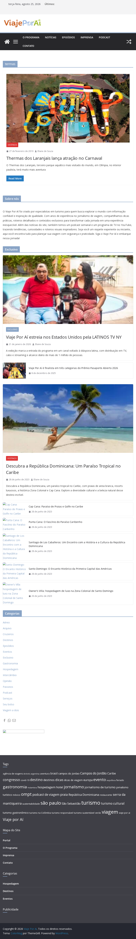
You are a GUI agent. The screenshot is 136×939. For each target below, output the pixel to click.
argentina (35, 774)
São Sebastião (71, 803)
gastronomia (15, 787)
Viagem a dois (11, 710)
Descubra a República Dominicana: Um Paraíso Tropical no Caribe (63, 469)
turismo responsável (62, 812)
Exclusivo (12, 329)
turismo (90, 802)
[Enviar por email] (14, 720)
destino (36, 779)
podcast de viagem (46, 795)
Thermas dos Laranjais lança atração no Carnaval (54, 158)
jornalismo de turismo (100, 787)
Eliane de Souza (45, 151)
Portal (6, 840)
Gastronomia (10, 663)
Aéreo (6, 622)
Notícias (50, 37)
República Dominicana (84, 795)
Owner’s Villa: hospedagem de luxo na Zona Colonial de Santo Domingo (71, 591)
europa (88, 780)
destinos (49, 780)
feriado (120, 780)
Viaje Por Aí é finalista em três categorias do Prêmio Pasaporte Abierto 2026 (73, 368)
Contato (28, 46)
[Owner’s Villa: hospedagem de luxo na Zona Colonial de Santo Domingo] (14, 593)
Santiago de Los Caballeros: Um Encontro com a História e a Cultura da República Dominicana (77, 544)
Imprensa (87, 37)
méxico (16, 794)
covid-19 (25, 780)
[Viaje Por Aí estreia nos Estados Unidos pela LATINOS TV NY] (68, 289)
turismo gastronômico (16, 812)
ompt (26, 794)
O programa (31, 37)
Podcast (104, 37)
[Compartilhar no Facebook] (4, 720)
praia (64, 795)
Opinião (7, 681)
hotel (59, 787)
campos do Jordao (69, 773)
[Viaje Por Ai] (7, 41)
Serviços (7, 698)
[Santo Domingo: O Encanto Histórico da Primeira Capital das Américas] (14, 571)
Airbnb (27, 774)
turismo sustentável (84, 812)
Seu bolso (8, 704)
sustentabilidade (31, 803)
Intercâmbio (10, 675)
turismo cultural (112, 803)
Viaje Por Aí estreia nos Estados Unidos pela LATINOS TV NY (63, 337)
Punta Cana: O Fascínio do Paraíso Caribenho (55, 522)
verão (98, 812)
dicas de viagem (73, 780)
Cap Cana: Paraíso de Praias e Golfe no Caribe (56, 506)
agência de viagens (13, 773)
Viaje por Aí (13, 819)
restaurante (106, 794)
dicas (59, 779)
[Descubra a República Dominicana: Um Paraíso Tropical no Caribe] (68, 418)
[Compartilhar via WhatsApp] (9, 720)
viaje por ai (124, 812)
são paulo (51, 803)
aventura (45, 773)
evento (99, 779)
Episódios (68, 37)
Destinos (12, 145)
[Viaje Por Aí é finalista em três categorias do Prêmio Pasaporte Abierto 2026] (14, 371)
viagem (110, 812)
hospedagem (46, 787)
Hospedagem (10, 669)
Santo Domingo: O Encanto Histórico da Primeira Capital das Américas (70, 568)
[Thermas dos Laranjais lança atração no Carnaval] (68, 108)
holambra (32, 787)
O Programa (10, 847)
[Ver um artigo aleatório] (129, 41)
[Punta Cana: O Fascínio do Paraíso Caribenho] (14, 524)
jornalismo (74, 787)
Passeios (8, 686)
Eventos (7, 651)
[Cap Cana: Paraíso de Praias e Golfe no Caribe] (14, 509)
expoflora (111, 780)
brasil (54, 773)
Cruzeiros (8, 634)
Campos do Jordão (93, 773)
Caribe (111, 773)
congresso (11, 779)
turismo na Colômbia (40, 812)
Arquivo (7, 628)
